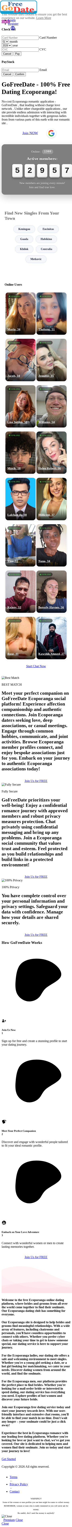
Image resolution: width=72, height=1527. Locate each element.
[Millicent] (51, 499)
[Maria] (20, 313)
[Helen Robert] (51, 452)
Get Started (9, 1459)
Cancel (7, 53)
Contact (14, 1491)
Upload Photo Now (38, 794)
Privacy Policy (19, 1484)
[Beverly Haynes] (51, 591)
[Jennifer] (51, 360)
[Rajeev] (20, 591)
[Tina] (20, 545)
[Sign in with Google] (51, 133)
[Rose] (20, 638)
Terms (13, 1477)
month (14, 41)
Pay (17, 53)
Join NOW (30, 133)
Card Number (48, 37)
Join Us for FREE (36, 876)
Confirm (19, 74)
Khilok (24, 249)
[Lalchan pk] (20, 499)
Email (43, 70)
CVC (42, 49)
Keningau (24, 229)
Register (13, 23)
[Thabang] (51, 313)
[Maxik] (20, 452)
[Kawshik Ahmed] (51, 638)
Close (19, 1520)
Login (12, 20)
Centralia (46, 249)
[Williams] (51, 406)
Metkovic (36, 259)
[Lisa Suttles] (20, 406)
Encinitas (48, 229)
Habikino (46, 239)
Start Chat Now (36, 666)
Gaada (24, 239)
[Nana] (51, 545)
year (15, 45)
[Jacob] (20, 360)
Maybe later (35, 803)
